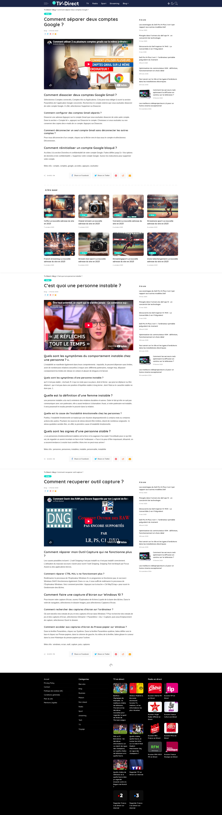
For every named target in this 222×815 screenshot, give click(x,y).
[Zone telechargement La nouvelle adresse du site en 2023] (162, 244)
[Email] (55, 34)
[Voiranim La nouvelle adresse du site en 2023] (128, 206)
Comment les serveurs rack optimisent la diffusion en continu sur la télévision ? (164, 92)
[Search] (176, 3)
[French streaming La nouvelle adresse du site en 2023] (59, 244)
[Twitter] (47, 34)
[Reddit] (53, 34)
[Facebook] (45, 34)
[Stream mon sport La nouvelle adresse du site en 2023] (93, 244)
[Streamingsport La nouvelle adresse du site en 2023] (128, 244)
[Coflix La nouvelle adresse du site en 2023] (59, 206)
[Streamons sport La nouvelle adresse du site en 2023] (162, 206)
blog (47, 14)
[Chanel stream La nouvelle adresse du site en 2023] (93, 206)
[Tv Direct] (67, 3)
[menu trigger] (47, 3)
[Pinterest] (50, 34)
